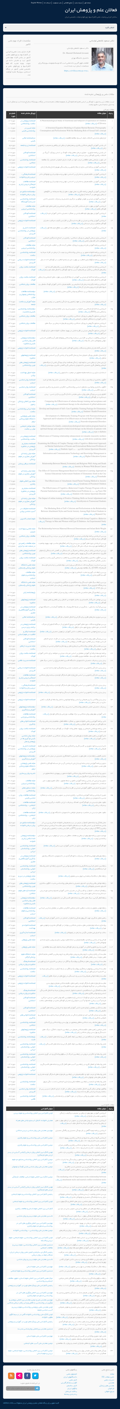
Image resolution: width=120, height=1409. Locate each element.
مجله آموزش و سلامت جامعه (27, 303)
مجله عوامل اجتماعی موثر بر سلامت (27, 428)
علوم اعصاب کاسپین (27, 518)
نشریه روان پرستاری (27, 773)
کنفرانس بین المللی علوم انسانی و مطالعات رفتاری (34, 1208)
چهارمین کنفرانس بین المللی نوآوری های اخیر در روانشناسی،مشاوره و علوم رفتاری (34, 1225)
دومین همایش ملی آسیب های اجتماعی (38, 1343)
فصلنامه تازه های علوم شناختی (26, 892)
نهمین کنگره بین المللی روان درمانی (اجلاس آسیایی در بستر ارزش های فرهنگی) (30, 1154)
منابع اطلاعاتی (68, 3)
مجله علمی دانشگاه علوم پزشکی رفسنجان (27, 566)
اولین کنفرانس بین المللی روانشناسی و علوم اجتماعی (33, 1201)
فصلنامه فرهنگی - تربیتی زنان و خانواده (27, 176)
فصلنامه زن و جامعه (27, 145)
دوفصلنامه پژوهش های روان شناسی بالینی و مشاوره (28, 340)
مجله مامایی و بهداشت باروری (27, 530)
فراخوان (111, 1388)
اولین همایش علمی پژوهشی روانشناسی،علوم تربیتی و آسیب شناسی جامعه (32, 1309)
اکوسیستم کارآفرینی (69, 1382)
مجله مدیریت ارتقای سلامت (27, 647)
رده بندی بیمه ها (70, 1394)
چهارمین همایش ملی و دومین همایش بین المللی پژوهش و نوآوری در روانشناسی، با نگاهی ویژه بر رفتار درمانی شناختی (30, 1301)
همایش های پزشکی (106, 1385)
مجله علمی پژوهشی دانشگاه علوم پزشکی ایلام (27, 418)
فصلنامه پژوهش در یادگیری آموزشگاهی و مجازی (27, 609)
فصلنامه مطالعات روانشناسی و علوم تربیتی (28, 910)
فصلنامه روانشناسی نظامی (27, 1097)
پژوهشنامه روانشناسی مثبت (26, 1038)
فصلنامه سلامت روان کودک (27, 268)
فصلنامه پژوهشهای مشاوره (28, 357)
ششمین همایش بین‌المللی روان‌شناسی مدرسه (35, 1328)
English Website (36, 3)
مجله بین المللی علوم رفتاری (27, 482)
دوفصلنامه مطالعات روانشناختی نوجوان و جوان (27, 294)
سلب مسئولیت (57, 3)
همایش (111, 1382)
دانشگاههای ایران (70, 1377)
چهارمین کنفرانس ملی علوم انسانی (40, 1266)
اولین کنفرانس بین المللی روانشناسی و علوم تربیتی (33, 1113)
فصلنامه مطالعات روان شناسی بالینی (27, 797)
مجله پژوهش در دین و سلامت (26, 877)
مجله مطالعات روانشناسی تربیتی (28, 208)
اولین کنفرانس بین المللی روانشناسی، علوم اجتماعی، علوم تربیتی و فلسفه (31, 1239)
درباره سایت (78, 3)
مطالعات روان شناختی (27, 284)
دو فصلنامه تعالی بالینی (28, 139)
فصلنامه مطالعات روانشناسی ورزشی (28, 715)
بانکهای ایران (72, 1388)
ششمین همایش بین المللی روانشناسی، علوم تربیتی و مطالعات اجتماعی (32, 1246)
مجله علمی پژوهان (28, 939)
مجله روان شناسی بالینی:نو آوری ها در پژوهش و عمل (27, 738)
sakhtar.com (8, 1403)
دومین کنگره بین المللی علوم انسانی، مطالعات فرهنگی (32, 1176)
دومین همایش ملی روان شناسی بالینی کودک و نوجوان (32, 1166)
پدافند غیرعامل (71, 1391)
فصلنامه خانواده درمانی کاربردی (26, 261)
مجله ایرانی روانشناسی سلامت (26, 410)
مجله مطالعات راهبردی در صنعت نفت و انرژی (26, 545)
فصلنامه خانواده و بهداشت (28, 927)
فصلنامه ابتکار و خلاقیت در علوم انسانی (26, 633)
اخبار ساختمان (72, 1385)
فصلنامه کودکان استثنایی (29, 154)
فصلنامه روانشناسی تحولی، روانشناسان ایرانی (27, 848)
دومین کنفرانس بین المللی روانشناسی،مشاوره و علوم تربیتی (32, 1161)
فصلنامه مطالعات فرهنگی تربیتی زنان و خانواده (27, 184)
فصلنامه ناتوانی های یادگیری (27, 723)
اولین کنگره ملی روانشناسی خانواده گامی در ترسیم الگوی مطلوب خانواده (31, 1316)
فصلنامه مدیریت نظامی (26, 660)
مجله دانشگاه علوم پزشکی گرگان (28, 956)
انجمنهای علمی (72, 1374)
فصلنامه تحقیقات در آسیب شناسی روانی (27, 510)
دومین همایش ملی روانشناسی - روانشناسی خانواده (33, 1230)
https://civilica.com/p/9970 (76, 70)
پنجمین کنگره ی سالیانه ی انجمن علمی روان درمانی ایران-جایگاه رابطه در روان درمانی (31, 1254)
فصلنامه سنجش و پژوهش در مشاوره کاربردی (28, 446)
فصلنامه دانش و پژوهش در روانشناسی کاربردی (26, 230)
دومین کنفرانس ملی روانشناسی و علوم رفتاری (35, 1137)
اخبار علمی (73, 1379)
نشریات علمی (109, 1379)
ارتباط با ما (47, 3)
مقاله (112, 1374)
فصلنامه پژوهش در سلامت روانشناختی (27, 122)
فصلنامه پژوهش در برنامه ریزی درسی (27, 626)
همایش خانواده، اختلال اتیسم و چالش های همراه (34, 1120)
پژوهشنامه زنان (29, 592)
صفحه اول (87, 3)
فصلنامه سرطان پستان (26, 463)
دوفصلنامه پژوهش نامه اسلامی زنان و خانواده (28, 838)
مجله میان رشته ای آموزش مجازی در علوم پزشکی (26, 456)
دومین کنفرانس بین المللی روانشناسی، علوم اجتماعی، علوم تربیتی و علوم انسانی (30, 1352)
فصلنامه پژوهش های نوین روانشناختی (27, 364)
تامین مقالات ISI (108, 1377)
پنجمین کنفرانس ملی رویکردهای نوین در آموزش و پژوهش (30, 1285)
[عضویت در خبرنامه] (37, 1388)
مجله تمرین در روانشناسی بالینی (28, 129)
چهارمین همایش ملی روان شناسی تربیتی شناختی (34, 1130)
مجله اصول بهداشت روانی (27, 374)
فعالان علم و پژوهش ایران (91, 10)
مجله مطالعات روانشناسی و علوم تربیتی (28, 575)
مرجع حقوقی (109, 1391)
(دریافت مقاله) (91, 123)
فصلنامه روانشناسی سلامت (27, 254)
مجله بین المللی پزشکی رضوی (26, 403)
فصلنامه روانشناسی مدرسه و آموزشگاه (27, 200)
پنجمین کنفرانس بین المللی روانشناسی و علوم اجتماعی (32, 1194)
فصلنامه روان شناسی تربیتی (27, 381)
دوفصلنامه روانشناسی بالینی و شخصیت (26, 310)
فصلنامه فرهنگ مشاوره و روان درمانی (27, 963)
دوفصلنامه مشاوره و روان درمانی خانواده (27, 193)
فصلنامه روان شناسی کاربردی (27, 1090)
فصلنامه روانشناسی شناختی (27, 161)
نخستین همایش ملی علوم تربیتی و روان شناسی (35, 1216)
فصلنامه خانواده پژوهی (26, 167)
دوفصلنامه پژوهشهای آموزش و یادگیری (27, 708)
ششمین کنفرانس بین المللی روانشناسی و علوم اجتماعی (32, 1270)
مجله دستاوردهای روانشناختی (28, 789)
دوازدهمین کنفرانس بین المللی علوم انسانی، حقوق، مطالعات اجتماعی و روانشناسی (30, 1280)
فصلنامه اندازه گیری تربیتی (27, 934)
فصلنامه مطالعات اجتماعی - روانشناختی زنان (27, 805)
